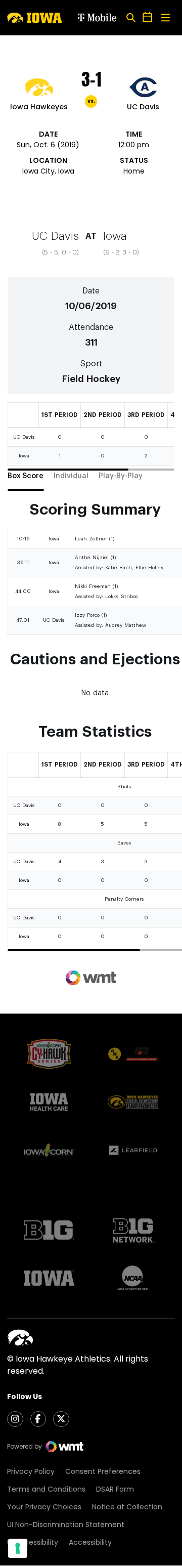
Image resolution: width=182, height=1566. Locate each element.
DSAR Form (115, 1489)
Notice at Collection (127, 1507)
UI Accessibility (32, 1542)
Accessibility (90, 1542)
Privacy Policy (31, 1471)
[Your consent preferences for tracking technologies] (17, 1548)
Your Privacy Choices (44, 1507)
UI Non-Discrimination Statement (65, 1524)
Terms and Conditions (46, 1489)
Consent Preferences (103, 1471)
